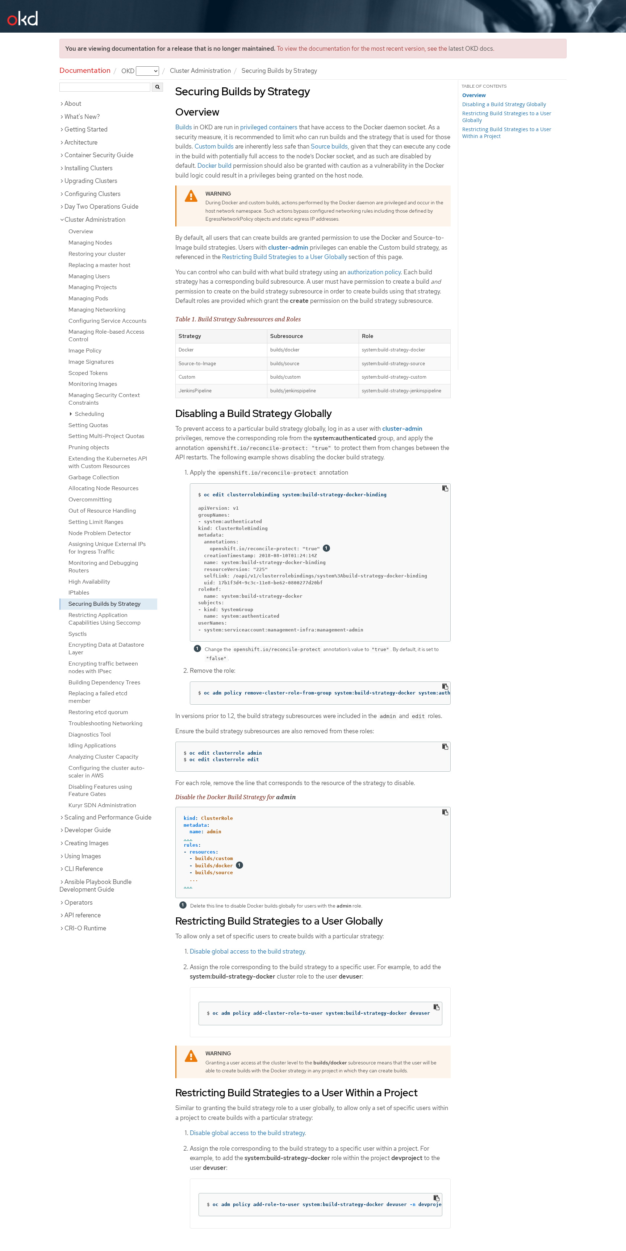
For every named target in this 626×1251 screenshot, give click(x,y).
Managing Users (89, 276)
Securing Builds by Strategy (104, 604)
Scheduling (89, 414)
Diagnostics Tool (89, 734)
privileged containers (268, 127)
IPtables (78, 592)
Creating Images (86, 843)
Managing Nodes (90, 242)
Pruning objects (88, 447)
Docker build (214, 166)
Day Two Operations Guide (101, 206)
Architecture (80, 142)
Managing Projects (92, 287)
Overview (80, 231)
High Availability (89, 581)
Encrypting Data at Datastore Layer (106, 648)
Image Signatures (91, 362)
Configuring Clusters (92, 194)
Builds (183, 127)
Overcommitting (90, 499)
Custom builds (214, 146)
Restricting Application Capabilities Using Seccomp (104, 618)
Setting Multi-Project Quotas (106, 436)
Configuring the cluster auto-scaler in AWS (106, 771)
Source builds (329, 146)
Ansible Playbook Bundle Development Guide (95, 886)
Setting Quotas (88, 425)
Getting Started (86, 129)
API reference (82, 915)
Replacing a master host (99, 265)
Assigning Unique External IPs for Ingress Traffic (107, 547)
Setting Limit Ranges (95, 522)
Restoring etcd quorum (98, 712)
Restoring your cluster (97, 254)
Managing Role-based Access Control (106, 335)
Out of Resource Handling (102, 510)
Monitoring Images (92, 384)
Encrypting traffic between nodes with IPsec (103, 667)
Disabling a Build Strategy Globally (504, 104)
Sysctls (77, 634)
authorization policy (374, 272)
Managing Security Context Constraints (104, 398)
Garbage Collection (93, 477)
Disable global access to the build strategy (247, 951)
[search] (157, 87)
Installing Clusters (88, 168)
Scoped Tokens (88, 373)
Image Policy (84, 350)
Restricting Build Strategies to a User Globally (284, 257)
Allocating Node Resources (103, 488)
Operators (78, 902)
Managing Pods (88, 298)
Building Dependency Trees (104, 682)
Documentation (84, 70)
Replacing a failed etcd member (97, 697)
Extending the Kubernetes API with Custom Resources (107, 462)
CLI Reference (83, 869)
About (72, 104)
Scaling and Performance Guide (107, 817)
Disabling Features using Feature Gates (100, 790)
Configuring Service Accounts (107, 321)
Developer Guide (87, 830)
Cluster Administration (200, 71)
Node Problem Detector (99, 533)
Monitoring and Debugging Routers (103, 566)
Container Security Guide (98, 155)
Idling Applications (92, 745)
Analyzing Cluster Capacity (103, 756)
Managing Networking (96, 309)
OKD (128, 71)
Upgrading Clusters (90, 181)
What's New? (82, 117)
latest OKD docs (470, 49)
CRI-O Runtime (85, 928)
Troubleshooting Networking (105, 723)
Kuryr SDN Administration (102, 805)
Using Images (82, 856)
